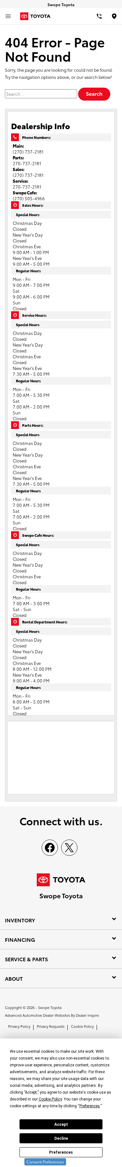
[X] (69, 848)
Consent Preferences (45, 1161)
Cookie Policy (82, 1026)
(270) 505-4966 (29, 198)
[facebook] (50, 848)
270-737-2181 (27, 163)
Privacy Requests (50, 1026)
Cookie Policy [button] (50, 1099)
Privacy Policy (19, 1026)
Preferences (61, 1152)
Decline (61, 1138)
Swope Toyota (49, 1007)
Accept (61, 1124)
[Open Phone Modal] (99, 16)
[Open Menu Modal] (8, 16)
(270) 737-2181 (28, 151)
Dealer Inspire (87, 1015)
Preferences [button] (89, 1106)
